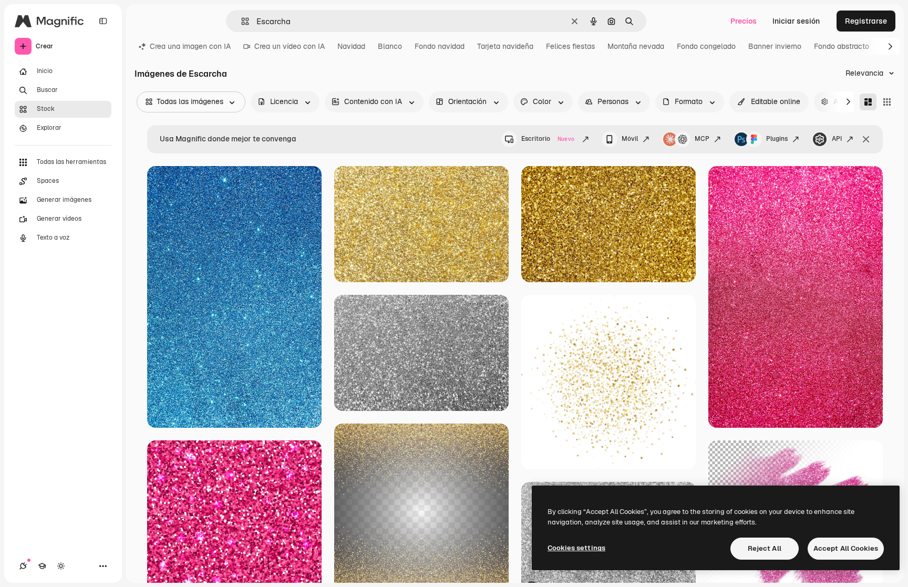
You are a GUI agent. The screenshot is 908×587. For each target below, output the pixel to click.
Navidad (351, 46)
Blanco (390, 46)
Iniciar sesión (796, 21)
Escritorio (547, 139)
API (837, 139)
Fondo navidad (440, 46)
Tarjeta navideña (505, 46)
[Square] (887, 102)
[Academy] (42, 566)
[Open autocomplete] (240, 21)
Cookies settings (576, 547)
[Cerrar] (866, 139)
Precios (743, 21)
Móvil (630, 139)
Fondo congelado (706, 46)
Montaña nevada (635, 46)
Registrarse (866, 21)
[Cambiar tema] (61, 566)
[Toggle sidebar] (103, 21)
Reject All (764, 548)
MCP (702, 139)
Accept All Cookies (845, 548)
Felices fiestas (570, 46)
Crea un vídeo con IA (289, 46)
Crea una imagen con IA (190, 46)
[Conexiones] (23, 566)
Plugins (777, 139)
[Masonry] (868, 102)
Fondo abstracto (841, 46)
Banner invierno (774, 46)
